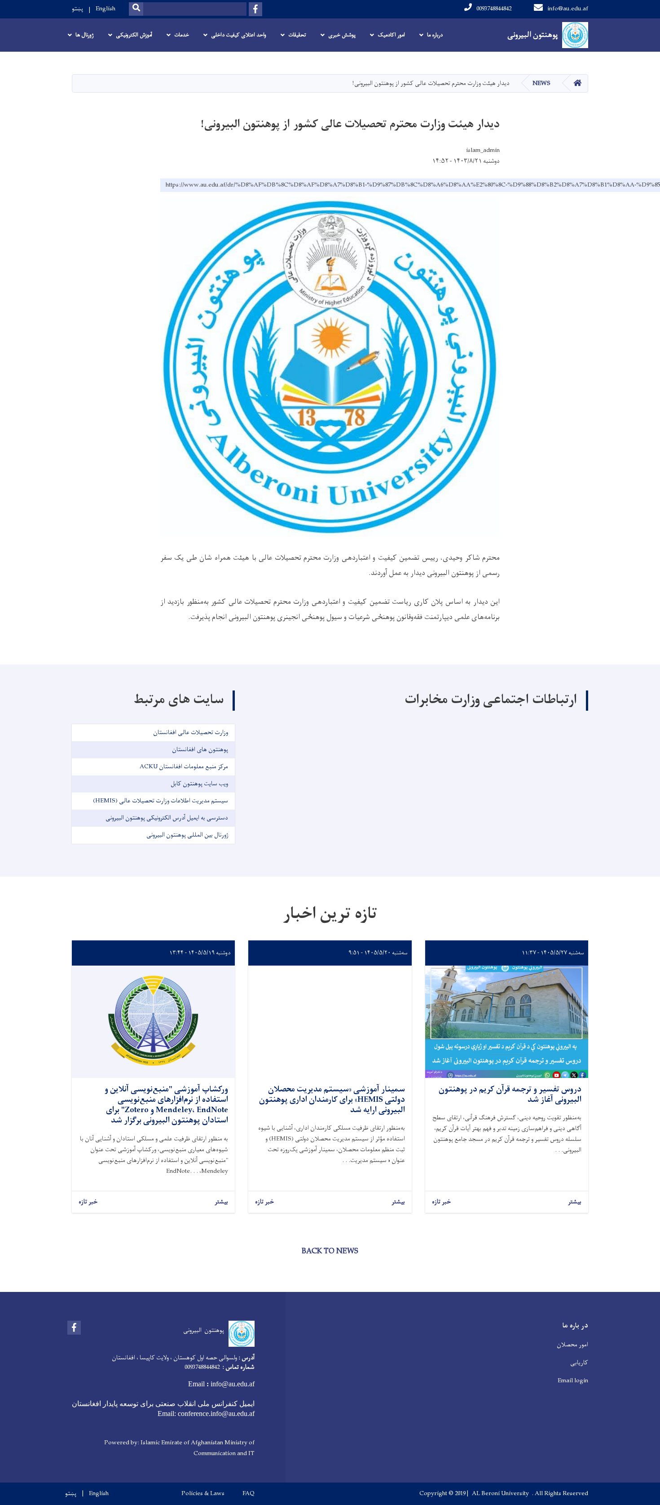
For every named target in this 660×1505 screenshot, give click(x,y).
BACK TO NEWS (330, 1251)
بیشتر (574, 1202)
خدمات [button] (181, 35)
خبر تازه (441, 1202)
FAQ (248, 1493)
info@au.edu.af (567, 8)
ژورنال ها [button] (84, 35)
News (541, 83)
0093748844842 (493, 8)
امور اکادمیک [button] (391, 35)
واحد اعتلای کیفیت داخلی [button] (238, 35)
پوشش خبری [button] (342, 35)
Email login (573, 1380)
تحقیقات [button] (297, 35)
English (105, 8)
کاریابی (579, 1362)
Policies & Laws (202, 1493)
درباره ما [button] (435, 35)
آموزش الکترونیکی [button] (134, 35)
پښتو (77, 8)
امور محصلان (572, 1344)
